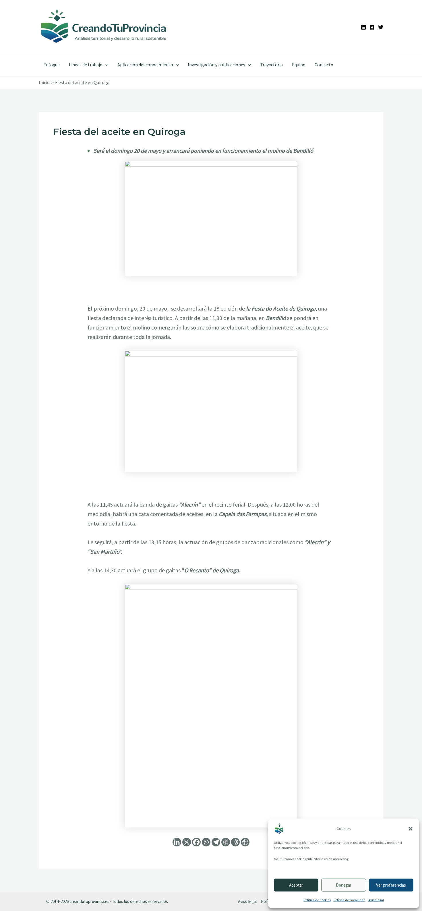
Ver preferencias (391, 885)
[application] (105, 64)
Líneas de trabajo (85, 64)
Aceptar (296, 885)
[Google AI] (235, 842)
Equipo (298, 64)
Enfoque (51, 64)
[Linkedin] (363, 27)
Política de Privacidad (349, 900)
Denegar (343, 885)
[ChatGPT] (245, 842)
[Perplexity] (225, 842)
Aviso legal (376, 900)
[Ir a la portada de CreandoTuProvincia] (104, 26)
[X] (186, 842)
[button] (410, 828)
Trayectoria (271, 64)
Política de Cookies (317, 900)
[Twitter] (380, 27)
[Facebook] (372, 27)
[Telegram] (216, 842)
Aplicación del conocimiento (145, 64)
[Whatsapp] (206, 842)
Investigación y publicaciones (216, 64)
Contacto (324, 64)
